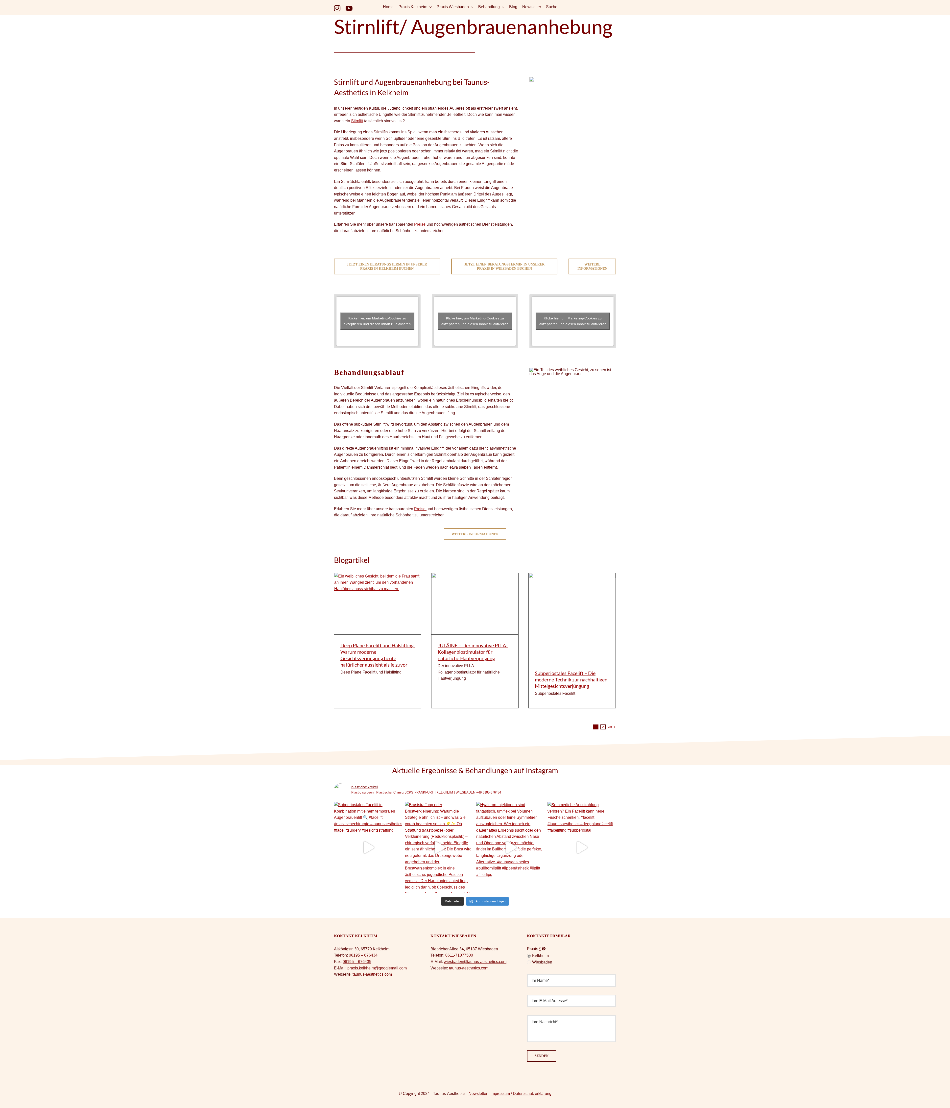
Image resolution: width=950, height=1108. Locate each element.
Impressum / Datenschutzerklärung (521, 1093)
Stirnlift (357, 121)
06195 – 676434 (363, 955)
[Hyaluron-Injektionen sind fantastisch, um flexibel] (510, 847)
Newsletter (478, 1093)
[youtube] (349, 8)
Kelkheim (540, 956)
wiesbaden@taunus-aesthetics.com (475, 962)
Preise (420, 224)
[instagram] (337, 8)
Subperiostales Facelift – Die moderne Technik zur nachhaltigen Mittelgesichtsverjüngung (571, 679)
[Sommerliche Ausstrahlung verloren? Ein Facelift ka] (581, 847)
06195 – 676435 (357, 962)
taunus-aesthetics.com (372, 974)
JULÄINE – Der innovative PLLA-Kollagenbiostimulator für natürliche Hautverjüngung (473, 651)
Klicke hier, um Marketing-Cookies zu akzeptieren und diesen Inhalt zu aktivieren (377, 321)
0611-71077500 (459, 955)
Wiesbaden (542, 962)
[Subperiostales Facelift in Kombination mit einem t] (368, 847)
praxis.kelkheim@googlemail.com (377, 968)
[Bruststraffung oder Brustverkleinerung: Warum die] (439, 847)
